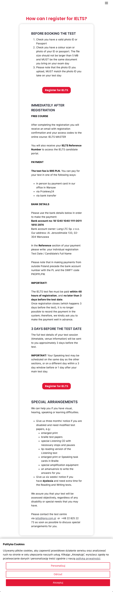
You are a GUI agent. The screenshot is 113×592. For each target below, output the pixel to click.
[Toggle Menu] (106, 3)
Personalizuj (58, 565)
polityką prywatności (88, 558)
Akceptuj (58, 582)
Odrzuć (58, 574)
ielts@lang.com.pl (45, 518)
